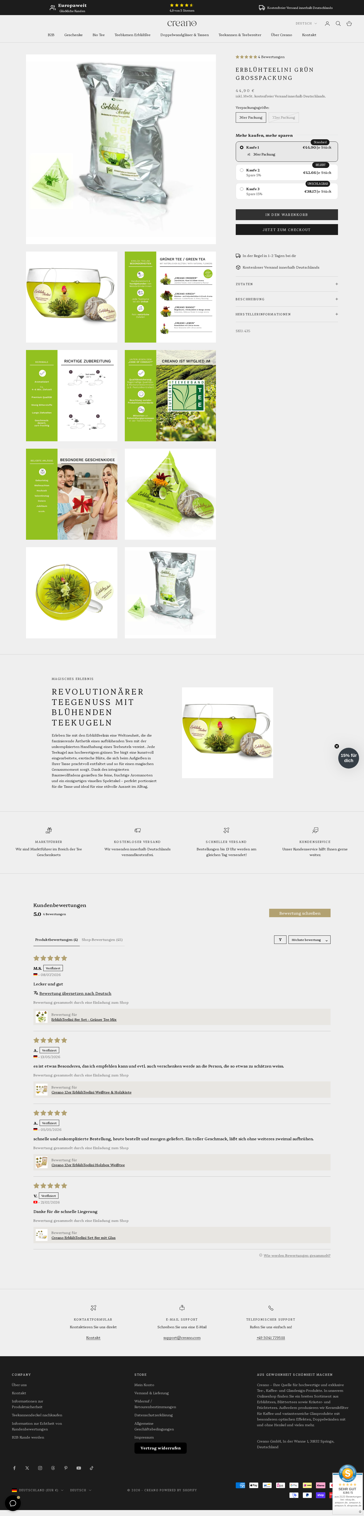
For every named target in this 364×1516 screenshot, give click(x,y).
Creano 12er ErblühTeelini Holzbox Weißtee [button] (88, 1164)
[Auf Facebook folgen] (14, 1468)
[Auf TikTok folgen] (91, 1468)
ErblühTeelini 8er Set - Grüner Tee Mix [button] (84, 1019)
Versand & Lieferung (151, 1392)
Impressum (144, 1437)
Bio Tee (99, 34)
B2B (51, 34)
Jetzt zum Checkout (287, 229)
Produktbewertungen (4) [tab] (56, 939)
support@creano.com (182, 1337)
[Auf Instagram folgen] (40, 1468)
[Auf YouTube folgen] (78, 1468)
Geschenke (73, 34)
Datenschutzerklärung (153, 1414)
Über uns (19, 1384)
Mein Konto (144, 1384)
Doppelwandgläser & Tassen (184, 34)
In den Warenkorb (286, 214)
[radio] (287, 151)
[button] (247, 56)
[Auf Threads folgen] (53, 1468)
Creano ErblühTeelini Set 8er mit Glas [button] (84, 1237)
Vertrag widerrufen (160, 1447)
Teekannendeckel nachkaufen (37, 1414)
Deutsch (304, 23)
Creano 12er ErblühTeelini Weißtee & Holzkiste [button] (91, 1092)
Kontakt (309, 34)
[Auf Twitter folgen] (27, 1468)
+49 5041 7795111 (271, 1337)
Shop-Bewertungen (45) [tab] (102, 939)
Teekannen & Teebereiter (240, 34)
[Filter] (280, 939)
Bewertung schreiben (300, 913)
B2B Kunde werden (28, 1437)
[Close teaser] (336, 746)
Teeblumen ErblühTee (133, 34)
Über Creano (281, 34)
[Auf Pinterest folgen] (65, 1468)
